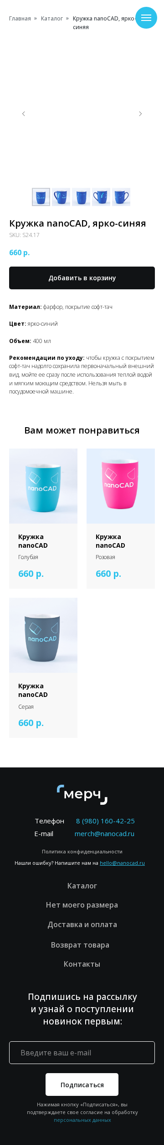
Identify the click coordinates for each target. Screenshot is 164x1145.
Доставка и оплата (82, 924)
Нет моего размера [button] (82, 905)
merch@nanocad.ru (104, 833)
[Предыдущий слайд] (23, 113)
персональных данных (82, 1119)
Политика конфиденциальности (82, 851)
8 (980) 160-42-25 (105, 820)
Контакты (82, 964)
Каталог (52, 18)
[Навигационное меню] (146, 18)
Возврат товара (82, 945)
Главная (20, 18)
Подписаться (82, 1084)
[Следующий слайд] (140, 113)
